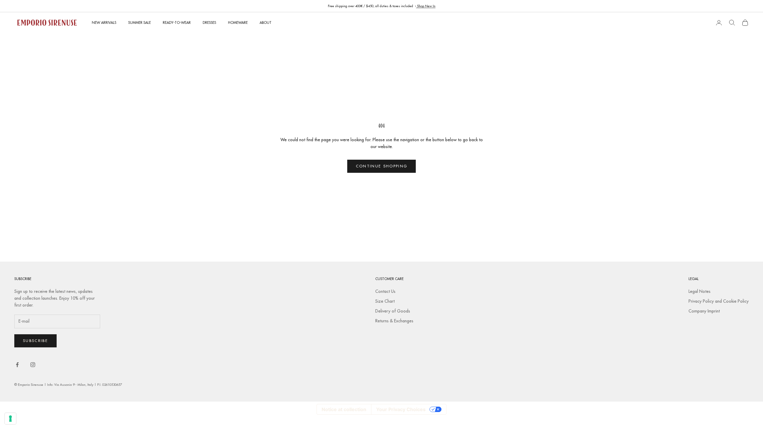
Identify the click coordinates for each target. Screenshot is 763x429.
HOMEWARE (238, 22)
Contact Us (385, 291)
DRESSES (209, 22)
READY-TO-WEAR (177, 22)
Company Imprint (704, 311)
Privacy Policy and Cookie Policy (718, 301)
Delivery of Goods (392, 311)
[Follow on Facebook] (17, 365)
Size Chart (385, 301)
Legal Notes (699, 291)
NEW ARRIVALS (104, 22)
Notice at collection (344, 409)
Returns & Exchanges (394, 321)
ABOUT (266, 22)
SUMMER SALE (139, 22)
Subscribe (35, 340)
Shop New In (425, 6)
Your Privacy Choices (401, 409)
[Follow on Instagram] (33, 365)
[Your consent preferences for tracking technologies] (10, 418)
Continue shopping (381, 166)
